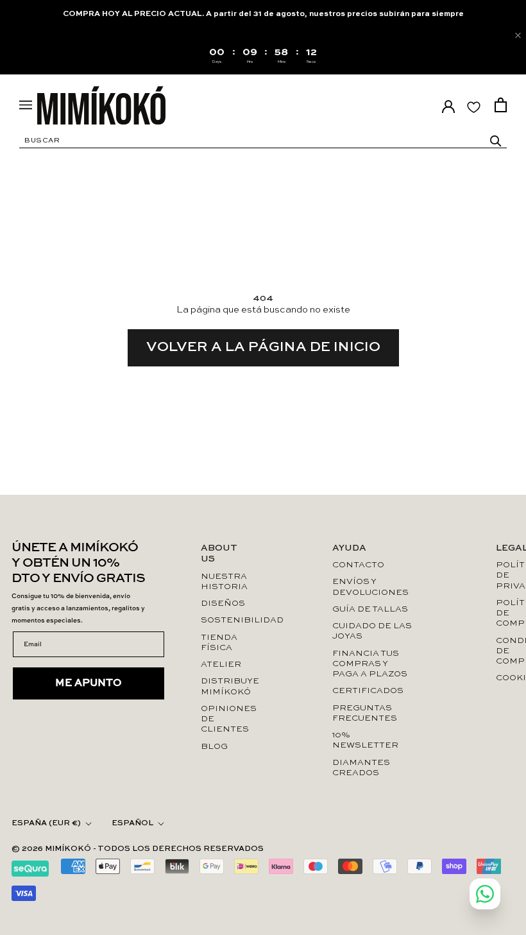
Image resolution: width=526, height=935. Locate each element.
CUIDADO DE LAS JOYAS (372, 631)
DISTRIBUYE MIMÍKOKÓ (225, 686)
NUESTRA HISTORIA (224, 581)
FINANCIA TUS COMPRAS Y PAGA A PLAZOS (369, 664)
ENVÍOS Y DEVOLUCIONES (370, 587)
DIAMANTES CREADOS (361, 768)
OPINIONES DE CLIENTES (225, 719)
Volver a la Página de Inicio (263, 347)
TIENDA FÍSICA (219, 642)
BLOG (214, 746)
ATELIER (221, 664)
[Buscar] (496, 141)
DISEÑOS (223, 603)
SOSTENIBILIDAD (225, 620)
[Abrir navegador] (25, 105)
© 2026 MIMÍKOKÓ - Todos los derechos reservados (138, 849)
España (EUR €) (46, 823)
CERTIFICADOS (367, 691)
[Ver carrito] (501, 105)
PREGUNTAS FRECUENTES (364, 713)
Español (132, 823)
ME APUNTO (88, 683)
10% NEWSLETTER (365, 740)
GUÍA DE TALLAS (370, 609)
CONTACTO (358, 565)
